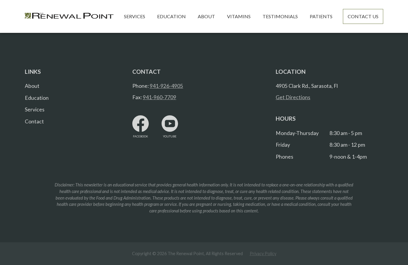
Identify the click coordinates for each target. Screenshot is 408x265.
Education (37, 98)
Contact (34, 121)
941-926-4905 (166, 86)
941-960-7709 (159, 97)
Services (35, 109)
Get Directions (293, 97)
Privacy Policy (263, 253)
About (32, 86)
